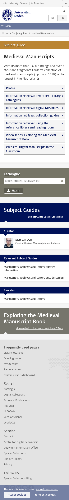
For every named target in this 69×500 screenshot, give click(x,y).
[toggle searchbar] (64, 11)
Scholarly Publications (17, 400)
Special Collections (14, 453)
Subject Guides (12, 459)
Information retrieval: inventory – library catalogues (33, 98)
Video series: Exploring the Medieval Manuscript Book (31, 137)
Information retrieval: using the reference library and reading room (30, 125)
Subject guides (19, 33)
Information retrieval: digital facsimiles (32, 108)
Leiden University (10, 3)
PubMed (9, 406)
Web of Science (13, 417)
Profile (10, 88)
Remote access (12, 369)
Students (24, 3)
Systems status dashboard (19, 375)
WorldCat (9, 422)
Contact (8, 436)
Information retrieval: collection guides (32, 115)
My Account (11, 364)
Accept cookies (17, 495)
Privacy (8, 464)
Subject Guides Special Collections (45, 216)
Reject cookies (47, 495)
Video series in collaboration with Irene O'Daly (39, 328)
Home (5, 33)
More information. (47, 489)
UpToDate (9, 411)
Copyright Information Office (21, 448)
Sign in (16, 190)
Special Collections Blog (18, 478)
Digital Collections (14, 394)
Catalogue (12, 174)
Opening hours (12, 358)
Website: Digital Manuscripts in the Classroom (30, 149)
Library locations (13, 353)
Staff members (37, 3)
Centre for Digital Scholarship (21, 442)
